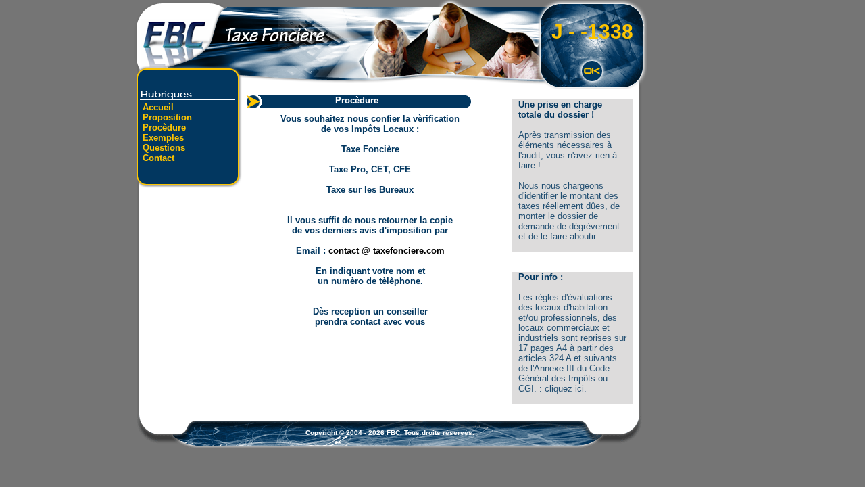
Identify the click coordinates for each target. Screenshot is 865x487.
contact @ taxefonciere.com (386, 251)
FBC (393, 432)
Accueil (158, 107)
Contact (158, 158)
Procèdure (164, 127)
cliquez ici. (566, 389)
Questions (164, 148)
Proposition (167, 117)
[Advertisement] (189, 281)
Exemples (163, 138)
